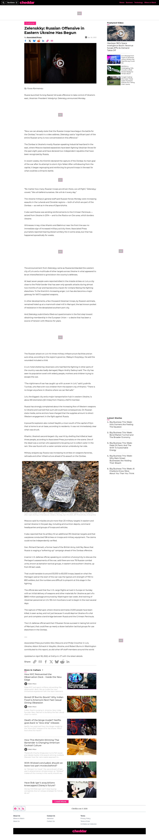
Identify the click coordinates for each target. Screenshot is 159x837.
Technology (138, 2)
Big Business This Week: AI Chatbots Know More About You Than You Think (122, 471)
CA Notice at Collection (89, 824)
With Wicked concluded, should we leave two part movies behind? (43, 764)
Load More (60, 801)
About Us (16, 821)
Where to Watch (150, 2)
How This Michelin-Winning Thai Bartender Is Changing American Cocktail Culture (42, 743)
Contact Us (51, 821)
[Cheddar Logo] (27, 2)
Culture (30, 23)
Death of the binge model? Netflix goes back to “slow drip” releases (42, 721)
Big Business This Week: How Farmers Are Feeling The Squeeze (121, 424)
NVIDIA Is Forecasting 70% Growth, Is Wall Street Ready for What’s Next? (127, 69)
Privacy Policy (86, 818)
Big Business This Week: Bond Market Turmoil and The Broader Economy (121, 434)
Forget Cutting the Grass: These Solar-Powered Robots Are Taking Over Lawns (128, 80)
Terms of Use (85, 821)
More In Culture (32, 670)
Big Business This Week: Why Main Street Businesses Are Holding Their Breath (120, 459)
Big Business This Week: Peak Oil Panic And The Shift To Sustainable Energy (120, 446)
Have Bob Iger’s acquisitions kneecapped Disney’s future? (39, 784)
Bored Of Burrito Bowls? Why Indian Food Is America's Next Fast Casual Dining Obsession (43, 700)
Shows (121, 2)
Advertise (50, 818)
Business (129, 2)
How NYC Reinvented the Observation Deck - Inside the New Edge (43, 677)
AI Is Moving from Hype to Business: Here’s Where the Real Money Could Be (128, 59)
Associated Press (34, 37)
